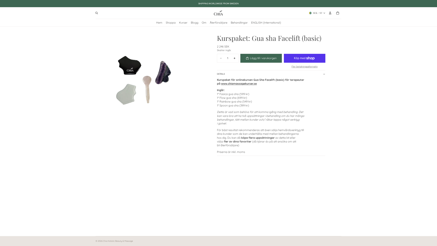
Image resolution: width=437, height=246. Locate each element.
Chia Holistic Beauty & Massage (118, 241)
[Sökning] (96, 13)
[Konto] (330, 13)
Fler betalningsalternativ (305, 66)
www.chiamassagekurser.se (239, 83)
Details (221, 74)
